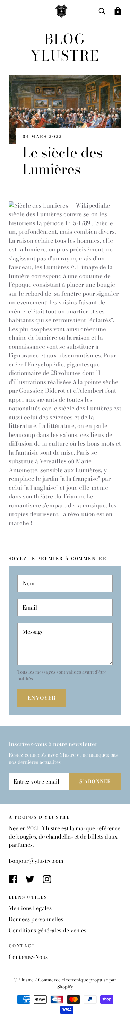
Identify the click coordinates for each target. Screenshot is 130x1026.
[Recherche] (101, 10)
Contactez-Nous (28, 957)
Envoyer (41, 698)
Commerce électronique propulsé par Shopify (77, 983)
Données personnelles (36, 919)
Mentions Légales (30, 908)
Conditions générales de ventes (47, 930)
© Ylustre (24, 979)
